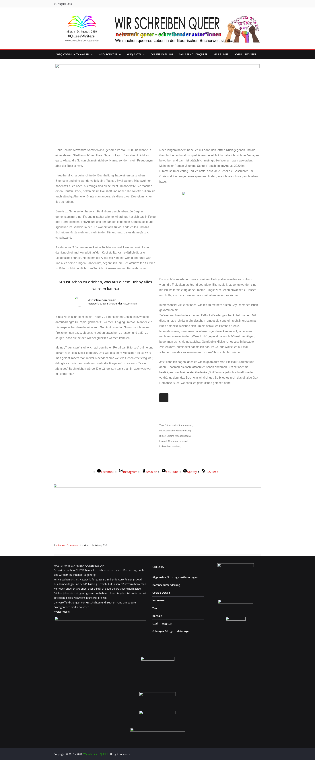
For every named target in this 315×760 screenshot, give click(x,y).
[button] (91, 54)
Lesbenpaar (60, 545)
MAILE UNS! (220, 54)
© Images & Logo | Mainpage (170, 631)
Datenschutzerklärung (166, 585)
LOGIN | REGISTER (245, 54)
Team (155, 608)
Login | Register (162, 623)
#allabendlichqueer (193, 54)
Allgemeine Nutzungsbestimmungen (175, 577)
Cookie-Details (161, 592)
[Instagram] (163, 397)
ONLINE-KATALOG (162, 54)
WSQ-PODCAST (108, 54)
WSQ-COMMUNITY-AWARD (73, 54)
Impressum (159, 600)
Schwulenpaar (73, 545)
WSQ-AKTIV (134, 54)
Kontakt (157, 616)
